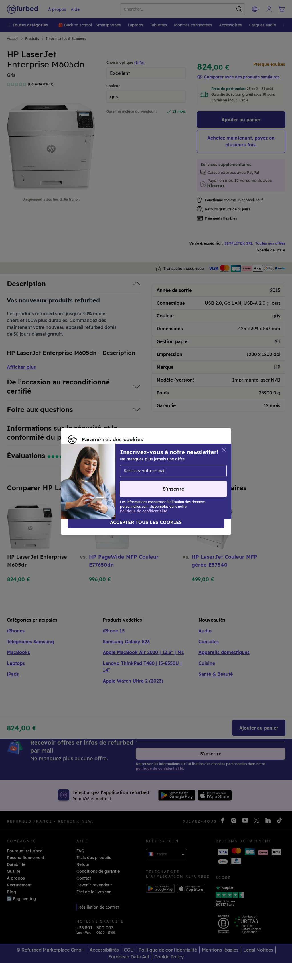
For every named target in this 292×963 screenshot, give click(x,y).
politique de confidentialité (144, 481)
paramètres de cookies (191, 475)
